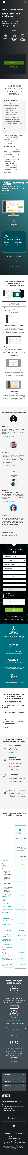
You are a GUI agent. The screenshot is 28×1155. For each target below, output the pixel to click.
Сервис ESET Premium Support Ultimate (6, 953)
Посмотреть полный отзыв (8, 436)
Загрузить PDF (13, 752)
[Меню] (24, 2)
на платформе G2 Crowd (17, 534)
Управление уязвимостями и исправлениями (7, 924)
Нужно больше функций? (14, 267)
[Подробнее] (19, 832)
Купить (14, 63)
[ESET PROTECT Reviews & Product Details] (14, 478)
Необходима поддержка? (14, 1048)
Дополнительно (22, 923)
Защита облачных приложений (7, 935)
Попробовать (14, 70)
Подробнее (14, 225)
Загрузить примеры (15, 769)
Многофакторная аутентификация (7, 939)
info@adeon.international (8, 1110)
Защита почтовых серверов (7, 930)
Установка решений (14, 1020)
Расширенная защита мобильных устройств (6, 901)
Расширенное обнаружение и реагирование (6, 918)
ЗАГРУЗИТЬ (14, 1035)
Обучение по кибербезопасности (7, 958)
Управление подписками (14, 996)
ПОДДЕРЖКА (14, 1061)
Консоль (4, 860)
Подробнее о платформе (10, 194)
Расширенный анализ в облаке (6, 911)
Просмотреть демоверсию (14, 304)
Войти (14, 1007)
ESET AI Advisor (6, 944)
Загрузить (14, 67)
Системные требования (14, 262)
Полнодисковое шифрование (6, 907)
